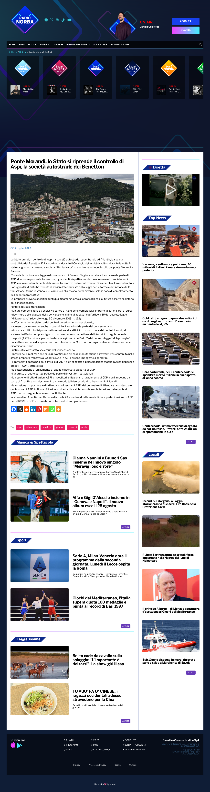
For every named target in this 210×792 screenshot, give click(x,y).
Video (96, 740)
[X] (20, 409)
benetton (46, 427)
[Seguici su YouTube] (69, 20)
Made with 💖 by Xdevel (105, 784)
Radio (22, 45)
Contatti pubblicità (135, 745)
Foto (95, 745)
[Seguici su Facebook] (46, 20)
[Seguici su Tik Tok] (63, 20)
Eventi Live (130, 740)
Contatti (133, 765)
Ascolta (185, 21)
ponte (84, 427)
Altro (125, 527)
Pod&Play (45, 45)
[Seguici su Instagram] (57, 20)
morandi (72, 427)
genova (59, 427)
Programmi (72, 745)
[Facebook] (14, 409)
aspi (19, 427)
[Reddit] (26, 409)
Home (12, 45)
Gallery (58, 45)
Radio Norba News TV (78, 45)
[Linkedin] (33, 409)
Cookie (118, 765)
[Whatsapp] (52, 409)
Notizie (32, 45)
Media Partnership (134, 750)
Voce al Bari (100, 45)
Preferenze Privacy (97, 765)
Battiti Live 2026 (120, 45)
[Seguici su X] (51, 20)
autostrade (31, 427)
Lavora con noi (101, 750)
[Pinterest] (39, 409)
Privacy (76, 765)
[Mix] (46, 409)
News (69, 750)
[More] (58, 409)
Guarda (186, 30)
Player (70, 740)
